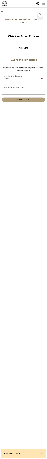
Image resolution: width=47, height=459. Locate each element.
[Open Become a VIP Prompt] (41, 453)
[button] (3, 11)
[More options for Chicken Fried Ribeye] (40, 14)
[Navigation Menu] (43, 4)
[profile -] (37, 3)
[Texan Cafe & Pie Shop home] (13, 4)
